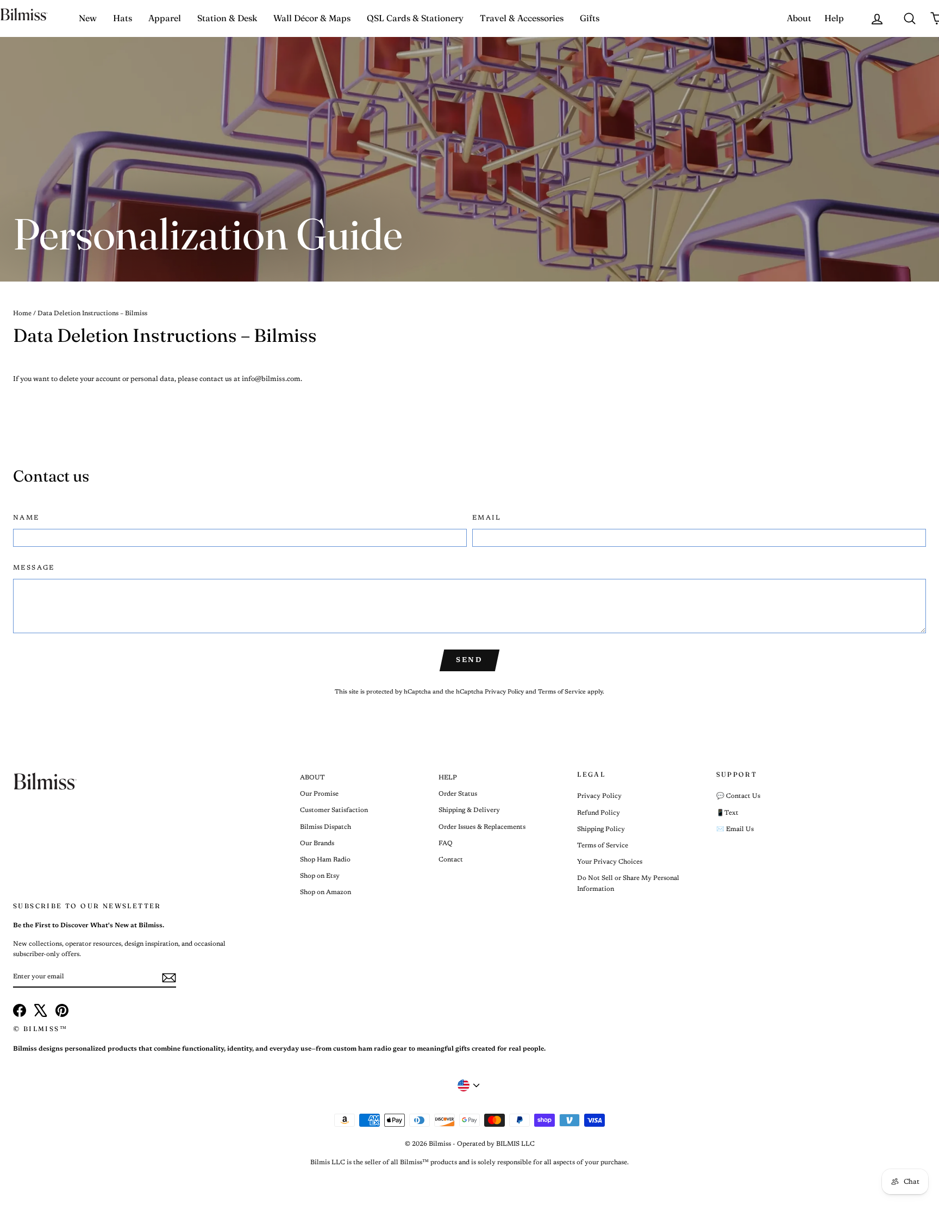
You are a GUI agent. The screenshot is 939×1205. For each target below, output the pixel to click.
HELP (448, 778)
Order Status (458, 794)
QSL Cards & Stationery (415, 18)
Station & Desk (227, 18)
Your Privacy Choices (609, 862)
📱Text (727, 813)
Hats (122, 18)
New (88, 18)
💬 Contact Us (738, 796)
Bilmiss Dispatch (325, 827)
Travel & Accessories (522, 18)
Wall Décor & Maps (311, 18)
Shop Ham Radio (325, 860)
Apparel (164, 18)
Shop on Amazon (325, 892)
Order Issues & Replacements (482, 827)
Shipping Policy (601, 829)
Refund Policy (598, 813)
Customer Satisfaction (334, 810)
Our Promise (319, 794)
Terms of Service (562, 692)
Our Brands (317, 843)
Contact (451, 860)
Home (22, 313)
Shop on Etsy (320, 876)
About (799, 18)
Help (834, 18)
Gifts (589, 18)
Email (486, 518)
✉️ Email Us (735, 829)
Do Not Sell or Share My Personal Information (628, 883)
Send (469, 660)
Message (34, 568)
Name (26, 518)
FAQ (446, 843)
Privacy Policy (504, 692)
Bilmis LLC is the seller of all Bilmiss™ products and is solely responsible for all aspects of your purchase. (469, 1162)
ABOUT (312, 778)
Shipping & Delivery (469, 810)
